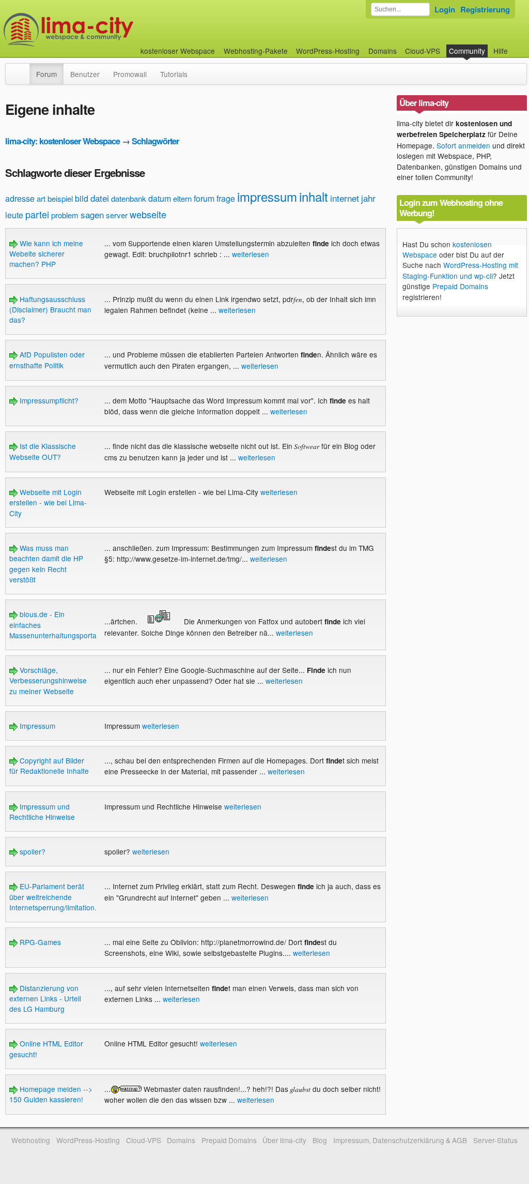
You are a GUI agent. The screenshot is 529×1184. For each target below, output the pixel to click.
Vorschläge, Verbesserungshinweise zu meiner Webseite (48, 680)
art (41, 198)
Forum (46, 74)
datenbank (128, 198)
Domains (382, 51)
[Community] (22, 69)
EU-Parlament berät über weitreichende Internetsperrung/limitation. (53, 896)
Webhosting (30, 1140)
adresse (20, 198)
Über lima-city (284, 1140)
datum (159, 198)
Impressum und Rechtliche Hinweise (42, 811)
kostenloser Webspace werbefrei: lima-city (107, 30)
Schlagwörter (155, 141)
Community (467, 51)
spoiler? (31, 851)
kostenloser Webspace (178, 51)
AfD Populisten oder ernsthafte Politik (47, 359)
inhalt (313, 196)
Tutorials (174, 74)
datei (99, 197)
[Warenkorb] (516, 45)
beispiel (60, 198)
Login (444, 9)
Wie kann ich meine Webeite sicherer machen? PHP (46, 253)
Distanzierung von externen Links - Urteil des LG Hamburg (45, 998)
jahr (368, 197)
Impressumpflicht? (48, 400)
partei (37, 214)
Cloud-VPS (422, 51)
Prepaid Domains (460, 286)
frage (225, 198)
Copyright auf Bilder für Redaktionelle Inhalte (49, 765)
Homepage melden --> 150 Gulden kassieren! (50, 1094)
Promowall (130, 74)
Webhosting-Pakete (256, 51)
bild (81, 198)
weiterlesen (250, 254)
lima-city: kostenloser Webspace (62, 141)
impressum (267, 196)
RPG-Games (39, 942)
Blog (320, 1140)
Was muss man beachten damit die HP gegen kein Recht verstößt (46, 563)
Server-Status (495, 1140)
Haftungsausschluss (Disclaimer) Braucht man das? (50, 309)
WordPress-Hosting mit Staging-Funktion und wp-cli (460, 270)
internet (344, 197)
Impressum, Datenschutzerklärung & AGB (400, 1140)
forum (204, 198)
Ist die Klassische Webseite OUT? (42, 451)
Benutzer (85, 74)
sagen (92, 214)
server (117, 214)
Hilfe (500, 51)
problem (65, 214)
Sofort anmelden (463, 145)
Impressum (36, 726)
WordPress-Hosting (328, 51)
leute (14, 215)
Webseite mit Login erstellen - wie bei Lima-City (48, 502)
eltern (182, 198)
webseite (148, 214)
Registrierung (485, 9)
